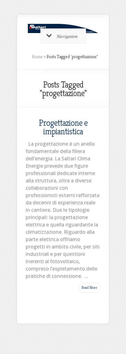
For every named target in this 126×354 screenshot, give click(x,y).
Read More (89, 287)
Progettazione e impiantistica (63, 127)
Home (37, 56)
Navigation (67, 36)
